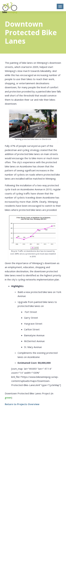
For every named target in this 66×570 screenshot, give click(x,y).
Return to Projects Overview (22, 404)
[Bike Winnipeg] (10, 8)
